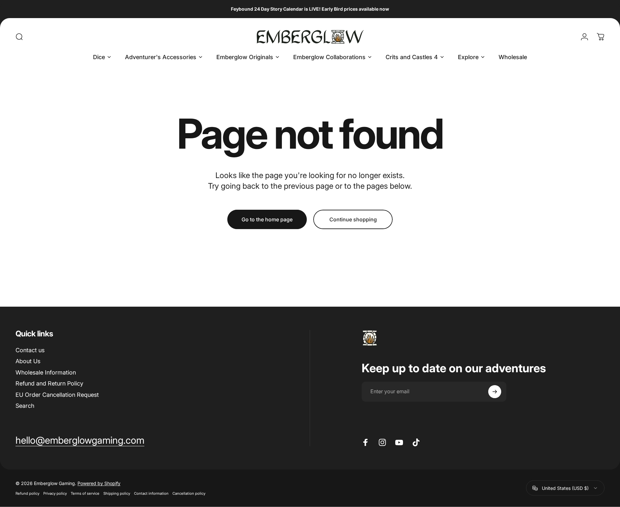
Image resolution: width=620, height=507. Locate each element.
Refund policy (27, 493)
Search (25, 405)
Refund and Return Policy (49, 383)
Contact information (151, 493)
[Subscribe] (494, 391)
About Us (28, 361)
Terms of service (85, 493)
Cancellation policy (188, 493)
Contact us (30, 350)
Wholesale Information (46, 372)
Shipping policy (116, 493)
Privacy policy (55, 493)
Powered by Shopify (99, 483)
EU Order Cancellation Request (57, 394)
